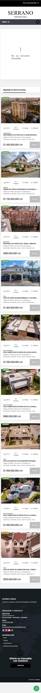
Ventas (5, 640)
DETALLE (35, 145)
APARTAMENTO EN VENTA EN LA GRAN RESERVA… (20, 135)
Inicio (5, 637)
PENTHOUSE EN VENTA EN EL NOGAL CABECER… (20, 243)
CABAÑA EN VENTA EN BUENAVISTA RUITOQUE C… (20, 189)
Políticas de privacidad (10, 646)
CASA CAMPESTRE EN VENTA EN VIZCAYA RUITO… (20, 352)
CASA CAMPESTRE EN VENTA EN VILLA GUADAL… (20, 406)
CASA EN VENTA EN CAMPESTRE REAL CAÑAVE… (20, 569)
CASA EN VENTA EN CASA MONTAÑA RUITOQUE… (20, 461)
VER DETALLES (20, 110)
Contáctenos (7, 643)
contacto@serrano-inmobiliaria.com (14, 627)
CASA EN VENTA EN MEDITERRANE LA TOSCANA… (20, 298)
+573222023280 (31, 3)
